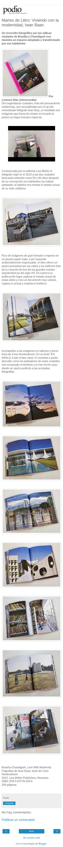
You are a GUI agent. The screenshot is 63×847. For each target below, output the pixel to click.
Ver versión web (31, 837)
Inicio (31, 831)
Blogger (42, 843)
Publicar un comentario (18, 819)
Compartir (9, 803)
